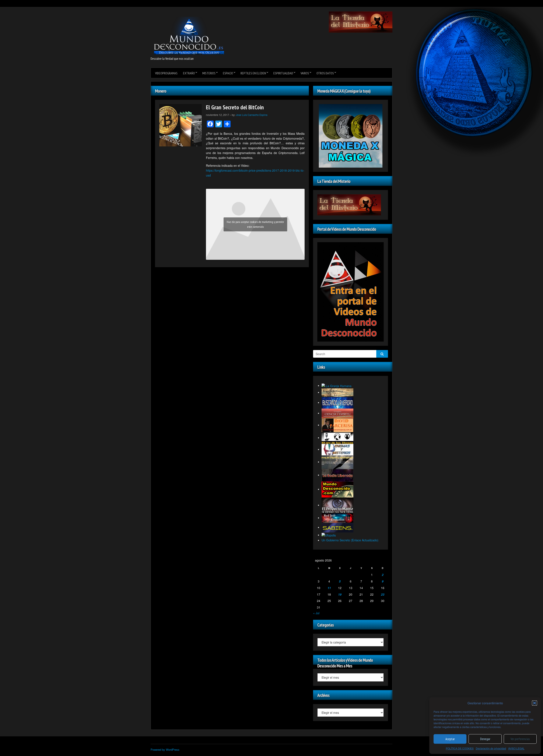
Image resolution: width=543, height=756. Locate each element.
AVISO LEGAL (516, 748)
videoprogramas (166, 73)
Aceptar (450, 739)
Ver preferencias (520, 739)
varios (305, 73)
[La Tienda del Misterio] (360, 21)
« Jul (316, 613)
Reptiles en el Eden (253, 73)
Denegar (485, 739)
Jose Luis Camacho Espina (251, 115)
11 (329, 588)
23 (382, 594)
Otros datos (325, 73)
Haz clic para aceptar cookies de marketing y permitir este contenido (255, 224)
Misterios (209, 73)
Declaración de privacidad (491, 748)
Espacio (228, 73)
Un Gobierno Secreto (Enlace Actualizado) (350, 540)
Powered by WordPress (165, 750)
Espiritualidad (283, 73)
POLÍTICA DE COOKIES (460, 748)
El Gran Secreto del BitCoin (235, 107)
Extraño (189, 73)
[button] (534, 703)
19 (339, 594)
